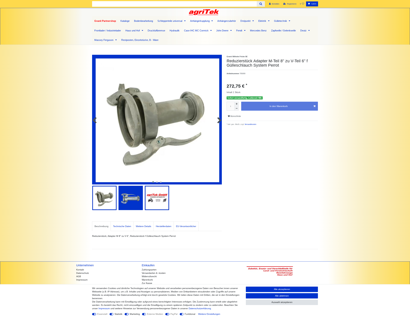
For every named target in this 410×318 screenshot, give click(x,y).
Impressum (82, 279)
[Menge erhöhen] (236, 104)
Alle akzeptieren (282, 289)
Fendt (239, 30)
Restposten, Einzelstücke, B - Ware (139, 40)
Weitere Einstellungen (209, 314)
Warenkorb (147, 279)
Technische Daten (122, 226)
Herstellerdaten (163, 226)
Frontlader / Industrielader (107, 30)
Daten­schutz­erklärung (200, 308)
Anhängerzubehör (226, 21)
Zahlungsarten (149, 269)
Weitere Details (143, 226)
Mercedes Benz (258, 30)
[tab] (101, 226)
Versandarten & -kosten (154, 273)
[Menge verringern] (236, 108)
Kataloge (125, 21)
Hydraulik (175, 30)
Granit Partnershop (105, 21)
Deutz (303, 30)
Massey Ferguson (104, 40)
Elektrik (262, 21)
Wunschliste (235, 116)
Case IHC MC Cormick (196, 30)
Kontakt (80, 269)
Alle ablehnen (282, 295)
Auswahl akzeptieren (281, 302)
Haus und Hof (132, 30)
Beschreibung (101, 226)
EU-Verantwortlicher (186, 226)
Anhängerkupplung (200, 21)
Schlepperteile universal (170, 21)
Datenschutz (82, 273)
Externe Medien (155, 314)
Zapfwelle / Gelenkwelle (283, 30)
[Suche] (261, 4)
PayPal (173, 314)
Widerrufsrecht (149, 276)
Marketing (135, 314)
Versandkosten (250, 124)
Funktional (190, 314)
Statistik (118, 314)
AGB (78, 276)
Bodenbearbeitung (143, 21)
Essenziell (102, 314)
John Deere (222, 30)
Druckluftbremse (156, 30)
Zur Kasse (147, 283)
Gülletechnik (281, 21)
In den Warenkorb (279, 106)
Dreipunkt (245, 21)
